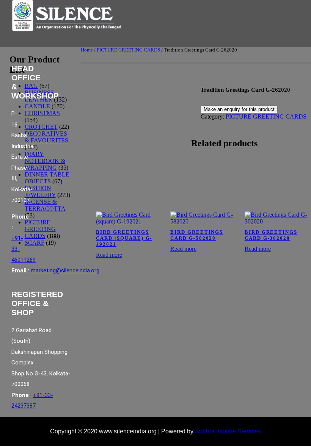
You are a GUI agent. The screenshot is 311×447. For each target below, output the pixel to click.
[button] (89, 43)
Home (87, 50)
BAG (31, 86)
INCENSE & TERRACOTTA (45, 205)
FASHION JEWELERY (40, 191)
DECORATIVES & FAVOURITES (46, 137)
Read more (109, 255)
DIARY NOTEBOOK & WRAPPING (45, 161)
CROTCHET (41, 126)
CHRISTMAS (42, 113)
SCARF (34, 242)
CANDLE (37, 106)
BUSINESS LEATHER (39, 96)
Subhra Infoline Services (228, 431)
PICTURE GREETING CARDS (128, 50)
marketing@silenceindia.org (65, 270)
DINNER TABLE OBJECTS (47, 177)
